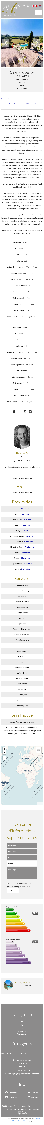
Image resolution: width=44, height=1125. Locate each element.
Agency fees (12, 1109)
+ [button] (4, 749)
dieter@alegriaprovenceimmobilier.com (24, 467)
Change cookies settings (29, 1109)
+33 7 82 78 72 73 (23, 461)
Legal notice (38, 1106)
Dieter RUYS (22, 453)
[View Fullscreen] (4, 758)
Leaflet (40, 803)
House (10, 99)
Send (13, 890)
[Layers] (38, 750)
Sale (2, 99)
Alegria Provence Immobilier (15, 1052)
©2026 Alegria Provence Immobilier (16, 1106)
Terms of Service (23, 1121)
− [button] (4, 752)
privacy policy (13, 886)
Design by (25, 1113)
